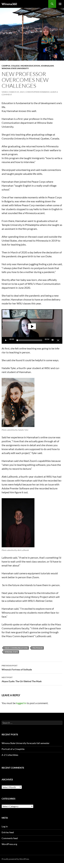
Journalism (47, 65)
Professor (37, 648)
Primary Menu (60, 4)
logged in (21, 703)
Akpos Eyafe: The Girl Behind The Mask (22, 679)
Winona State (11, 652)
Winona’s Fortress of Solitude (17, 667)
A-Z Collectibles (10, 755)
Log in (5, 826)
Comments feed (10, 838)
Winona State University (15, 68)
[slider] (29, 340)
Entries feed (8, 832)
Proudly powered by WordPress (15, 859)
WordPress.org (9, 844)
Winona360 (9, 4)
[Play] (6, 340)
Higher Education (30, 65)
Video (5, 92)
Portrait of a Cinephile (13, 749)
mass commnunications (16, 648)
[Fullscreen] (58, 340)
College (15, 65)
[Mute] (52, 340)
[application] (32, 326)
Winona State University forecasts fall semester (26, 743)
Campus (6, 65)
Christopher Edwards (37, 92)
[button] (32, 326)
